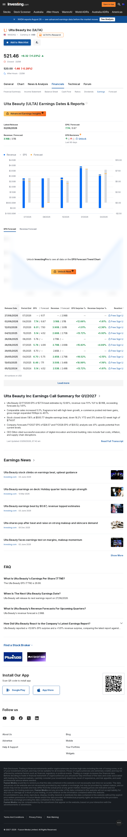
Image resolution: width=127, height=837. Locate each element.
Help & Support (10, 747)
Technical (74, 84)
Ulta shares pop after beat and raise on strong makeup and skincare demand (51, 523)
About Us (7, 734)
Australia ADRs (100, 12)
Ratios (78, 92)
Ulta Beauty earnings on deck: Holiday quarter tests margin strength (45, 489)
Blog (68, 734)
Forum (87, 84)
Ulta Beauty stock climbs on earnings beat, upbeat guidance (40, 472)
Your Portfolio (73, 747)
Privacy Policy (35, 817)
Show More (117, 555)
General (8, 84)
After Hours (52, 12)
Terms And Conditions (14, 817)
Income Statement (32, 92)
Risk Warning (53, 817)
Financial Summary (12, 92)
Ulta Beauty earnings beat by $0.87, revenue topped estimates (42, 506)
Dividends (89, 92)
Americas (117, 12)
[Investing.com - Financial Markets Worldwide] (18, 4)
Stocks (7, 12)
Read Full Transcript (112, 441)
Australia (38, 12)
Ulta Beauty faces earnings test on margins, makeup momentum (43, 539)
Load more (63, 383)
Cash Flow (66, 92)
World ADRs (82, 12)
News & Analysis (38, 84)
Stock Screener (22, 12)
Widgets (70, 753)
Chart (20, 84)
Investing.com (10, 477)
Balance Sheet (51, 92)
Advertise (7, 740)
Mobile (69, 740)
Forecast (113, 92)
